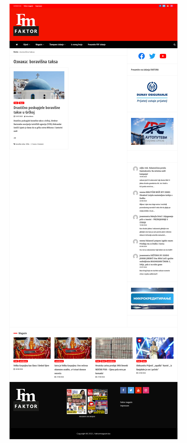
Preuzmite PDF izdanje (96, 44)
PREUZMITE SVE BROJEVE (87, 416)
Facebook (160, 6)
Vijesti (25, 44)
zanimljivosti (23, 361)
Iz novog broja (76, 44)
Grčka (27, 144)
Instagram (171, 6)
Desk (16, 103)
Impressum (38, 6)
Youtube (167, 6)
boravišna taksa (20, 144)
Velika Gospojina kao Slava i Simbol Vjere (31, 365)
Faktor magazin (28, 6)
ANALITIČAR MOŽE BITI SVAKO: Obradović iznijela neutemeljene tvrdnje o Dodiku (156, 195)
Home (15, 51)
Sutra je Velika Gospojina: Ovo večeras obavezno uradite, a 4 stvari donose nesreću (71, 369)
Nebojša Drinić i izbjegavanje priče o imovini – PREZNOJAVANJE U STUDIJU (156, 219)
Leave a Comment (38, 144)
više (15, 138)
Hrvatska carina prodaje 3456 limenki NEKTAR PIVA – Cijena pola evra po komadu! (111, 369)
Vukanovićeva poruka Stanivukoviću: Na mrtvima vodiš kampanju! (153, 170)
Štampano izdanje (57, 44)
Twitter (163, 6)
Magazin (39, 44)
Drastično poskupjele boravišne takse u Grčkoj (37, 110)
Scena (144, 361)
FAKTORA (154, 69)
